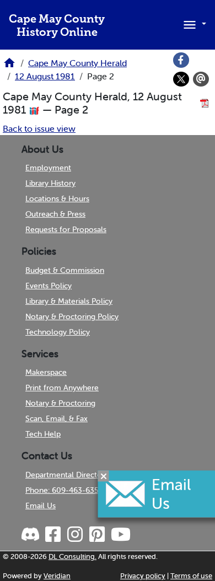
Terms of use (191, 575)
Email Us (40, 505)
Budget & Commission (64, 270)
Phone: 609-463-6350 (64, 490)
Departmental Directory (67, 475)
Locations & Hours (57, 198)
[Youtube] (120, 534)
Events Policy (48, 285)
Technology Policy (57, 332)
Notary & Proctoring (60, 403)
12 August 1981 (45, 76)
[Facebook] (181, 60)
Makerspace (46, 372)
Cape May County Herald (77, 62)
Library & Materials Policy (68, 301)
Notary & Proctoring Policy (72, 316)
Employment (48, 168)
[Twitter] (181, 79)
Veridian (57, 575)
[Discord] (31, 534)
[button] (193, 23)
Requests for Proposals (65, 229)
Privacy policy (142, 575)
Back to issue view (39, 128)
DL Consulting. (72, 556)
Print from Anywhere (62, 387)
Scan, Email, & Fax (56, 418)
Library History (50, 183)
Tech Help (43, 434)
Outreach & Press (55, 214)
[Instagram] (74, 534)
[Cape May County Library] (9, 66)
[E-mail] (201, 79)
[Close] (103, 475)
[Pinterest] (96, 534)
